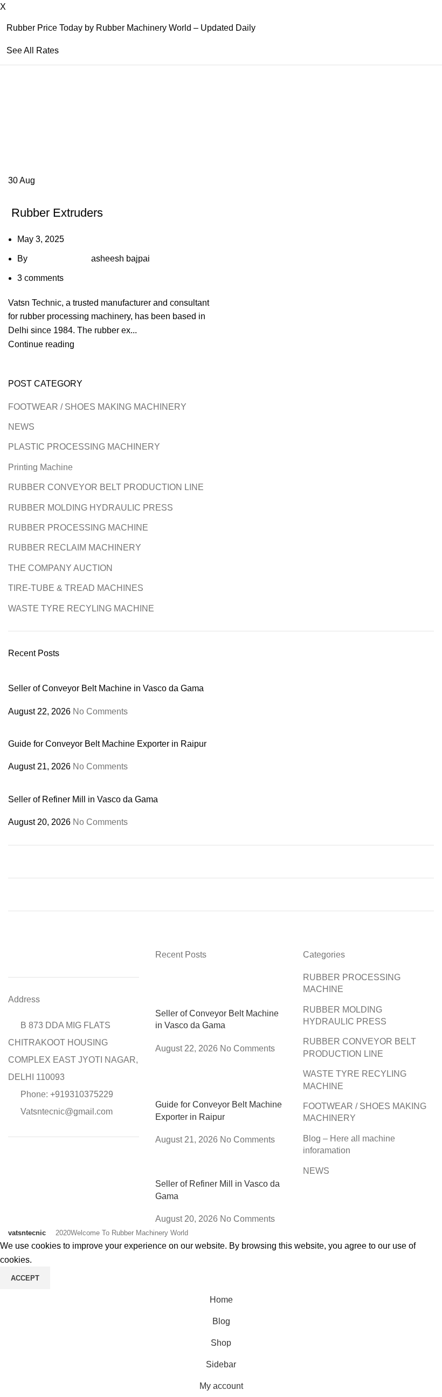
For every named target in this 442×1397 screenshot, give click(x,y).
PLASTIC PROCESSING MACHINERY (84, 446)
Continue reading (41, 344)
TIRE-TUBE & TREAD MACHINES (75, 588)
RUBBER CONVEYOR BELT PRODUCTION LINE (106, 487)
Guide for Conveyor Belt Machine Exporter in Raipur (107, 743)
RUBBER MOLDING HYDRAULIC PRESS (90, 507)
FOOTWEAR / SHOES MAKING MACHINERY (97, 406)
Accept (25, 1278)
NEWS (21, 426)
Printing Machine (40, 467)
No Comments (100, 711)
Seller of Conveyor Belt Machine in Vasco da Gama (106, 688)
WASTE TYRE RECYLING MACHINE (81, 608)
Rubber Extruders (55, 212)
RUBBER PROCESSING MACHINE (66, 194)
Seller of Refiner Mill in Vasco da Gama (83, 799)
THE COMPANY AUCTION (60, 568)
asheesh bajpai (120, 258)
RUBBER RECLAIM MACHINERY (74, 547)
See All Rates (32, 50)
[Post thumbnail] (137, 675)
